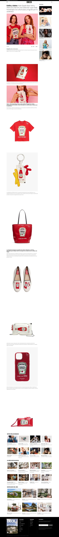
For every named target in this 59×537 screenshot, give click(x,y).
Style (20, 526)
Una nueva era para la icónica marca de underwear (45, 16)
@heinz (11, 48)
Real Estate (21, 529)
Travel (20, 531)
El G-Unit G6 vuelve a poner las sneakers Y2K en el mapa (35, 444)
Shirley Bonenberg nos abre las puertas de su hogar (43, 514)
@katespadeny (15, 48)
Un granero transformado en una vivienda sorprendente (35, 471)
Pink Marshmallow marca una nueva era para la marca (46, 444)
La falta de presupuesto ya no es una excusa (14, 514)
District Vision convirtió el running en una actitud (45, 60)
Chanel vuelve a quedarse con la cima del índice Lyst (23, 456)
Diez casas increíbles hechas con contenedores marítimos (46, 471)
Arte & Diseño (21, 525)
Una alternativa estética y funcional (11, 471)
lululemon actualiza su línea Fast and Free (34, 456)
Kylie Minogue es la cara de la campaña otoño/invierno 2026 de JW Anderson (45, 49)
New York (20, 107)
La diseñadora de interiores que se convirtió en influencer (23, 471)
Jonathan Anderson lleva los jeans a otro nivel (11, 444)
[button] (51, 2)
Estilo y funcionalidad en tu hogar (46, 483)
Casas (20, 522)
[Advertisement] (22, 58)
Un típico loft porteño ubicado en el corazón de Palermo (29, 500)
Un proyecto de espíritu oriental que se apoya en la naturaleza (29, 514)
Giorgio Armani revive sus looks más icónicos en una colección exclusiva (45, 38)
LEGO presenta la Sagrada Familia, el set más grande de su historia (12, 483)
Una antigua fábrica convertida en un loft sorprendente (23, 483)
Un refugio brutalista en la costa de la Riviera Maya (13, 500)
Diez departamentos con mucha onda (44, 499)
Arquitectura (21, 520)
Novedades (20, 528)
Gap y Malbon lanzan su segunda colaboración (23, 444)
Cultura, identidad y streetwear (12, 456)
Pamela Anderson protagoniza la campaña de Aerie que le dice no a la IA (45, 27)
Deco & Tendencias (22, 523)
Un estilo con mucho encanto (34, 483)
